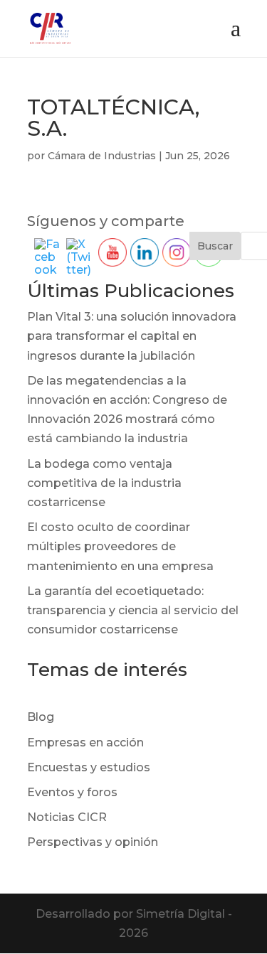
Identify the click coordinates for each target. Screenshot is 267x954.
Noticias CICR (67, 817)
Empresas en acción (85, 742)
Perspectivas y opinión (92, 842)
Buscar (215, 246)
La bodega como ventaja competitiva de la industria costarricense (104, 483)
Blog (40, 717)
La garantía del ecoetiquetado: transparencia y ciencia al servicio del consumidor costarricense (133, 610)
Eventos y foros (72, 792)
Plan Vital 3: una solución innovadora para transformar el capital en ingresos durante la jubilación (131, 336)
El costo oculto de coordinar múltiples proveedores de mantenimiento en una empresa (120, 546)
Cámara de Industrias (102, 155)
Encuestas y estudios (88, 767)
